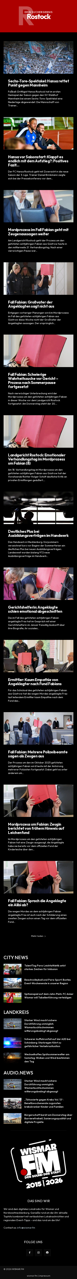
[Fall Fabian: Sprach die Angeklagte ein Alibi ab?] (38, 877)
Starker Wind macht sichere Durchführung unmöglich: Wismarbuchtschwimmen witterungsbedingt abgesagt (41, 1026)
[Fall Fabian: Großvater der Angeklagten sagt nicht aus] (38, 278)
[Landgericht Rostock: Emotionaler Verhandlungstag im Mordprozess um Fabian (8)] (38, 431)
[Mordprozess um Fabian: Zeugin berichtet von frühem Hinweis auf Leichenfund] (38, 801)
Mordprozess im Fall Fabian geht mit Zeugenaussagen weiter (38, 231)
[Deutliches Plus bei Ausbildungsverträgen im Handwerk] (38, 508)
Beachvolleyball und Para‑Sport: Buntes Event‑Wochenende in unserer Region (47, 981)
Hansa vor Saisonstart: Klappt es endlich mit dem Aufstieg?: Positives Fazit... (38, 161)
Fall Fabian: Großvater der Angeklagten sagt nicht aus (31, 304)
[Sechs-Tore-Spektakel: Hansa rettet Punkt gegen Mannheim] (38, 57)
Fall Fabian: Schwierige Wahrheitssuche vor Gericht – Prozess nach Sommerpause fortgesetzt (33, 380)
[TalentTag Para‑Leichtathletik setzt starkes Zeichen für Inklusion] (12, 969)
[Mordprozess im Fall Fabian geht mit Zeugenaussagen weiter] (38, 206)
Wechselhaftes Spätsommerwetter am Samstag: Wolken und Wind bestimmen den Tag (47, 1058)
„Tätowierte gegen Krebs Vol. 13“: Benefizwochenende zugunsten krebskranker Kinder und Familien (44, 1103)
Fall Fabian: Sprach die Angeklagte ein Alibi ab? (37, 902)
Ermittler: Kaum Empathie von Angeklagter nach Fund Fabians (35, 681)
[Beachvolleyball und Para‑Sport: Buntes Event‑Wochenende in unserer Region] (12, 983)
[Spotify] (47, 1252)
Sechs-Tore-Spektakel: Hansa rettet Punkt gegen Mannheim (38, 83)
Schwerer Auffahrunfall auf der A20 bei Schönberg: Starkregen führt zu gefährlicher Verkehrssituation (47, 1042)
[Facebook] (29, 1252)
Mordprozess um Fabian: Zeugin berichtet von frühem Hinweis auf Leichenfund (36, 828)
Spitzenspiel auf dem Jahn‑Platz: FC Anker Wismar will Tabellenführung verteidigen (48, 995)
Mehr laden (37, 935)
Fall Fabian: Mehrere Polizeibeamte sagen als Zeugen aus (38, 754)
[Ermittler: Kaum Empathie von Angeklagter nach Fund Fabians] (38, 656)
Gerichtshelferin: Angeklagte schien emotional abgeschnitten (35, 609)
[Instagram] (38, 1252)
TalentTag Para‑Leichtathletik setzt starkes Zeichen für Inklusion (45, 967)
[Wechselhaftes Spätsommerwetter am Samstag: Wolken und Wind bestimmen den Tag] (12, 1058)
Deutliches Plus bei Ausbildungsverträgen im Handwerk (38, 533)
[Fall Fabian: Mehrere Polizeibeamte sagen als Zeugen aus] (38, 728)
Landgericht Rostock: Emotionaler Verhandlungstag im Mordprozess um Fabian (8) (36, 459)
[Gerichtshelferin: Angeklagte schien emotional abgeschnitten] (38, 583)
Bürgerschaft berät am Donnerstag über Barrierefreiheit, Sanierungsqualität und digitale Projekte (48, 1118)
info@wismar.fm (26, 1227)
